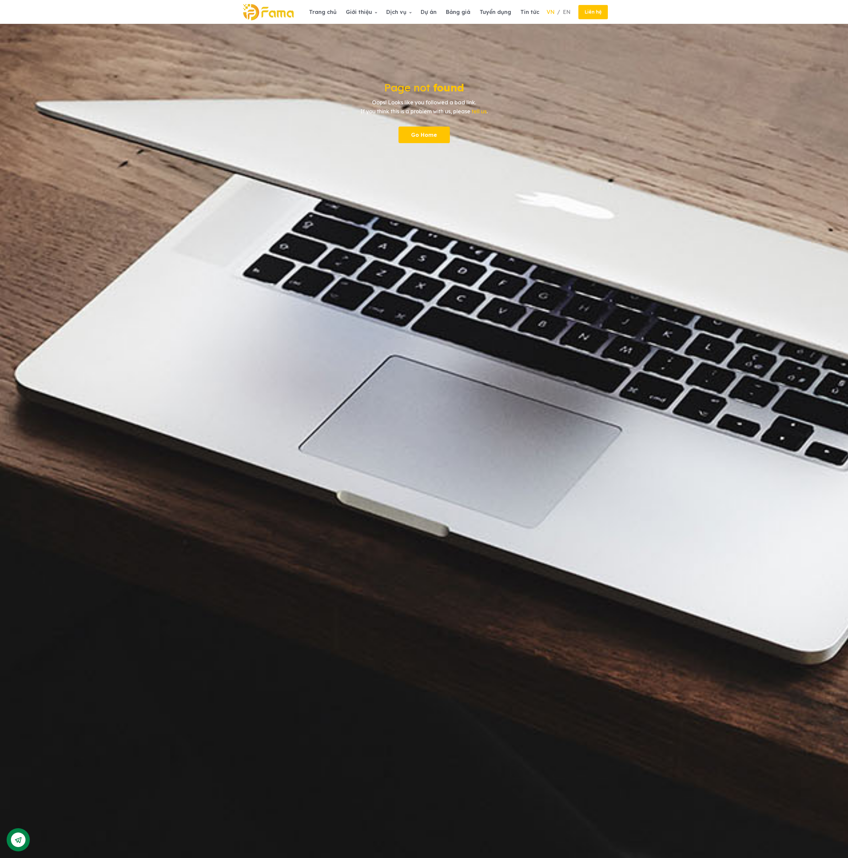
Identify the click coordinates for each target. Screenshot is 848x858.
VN (551, 12)
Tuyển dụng (495, 12)
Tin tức (529, 12)
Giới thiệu (360, 12)
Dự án (429, 12)
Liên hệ (593, 12)
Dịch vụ (397, 12)
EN (566, 12)
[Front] (268, 12)
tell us (479, 111)
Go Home (424, 135)
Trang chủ (323, 12)
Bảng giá (458, 12)
